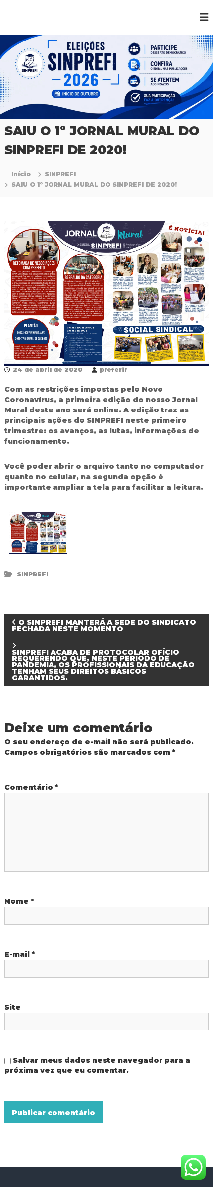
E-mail (19, 954)
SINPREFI (60, 174)
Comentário (31, 787)
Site (12, 1007)
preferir (113, 369)
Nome (19, 901)
